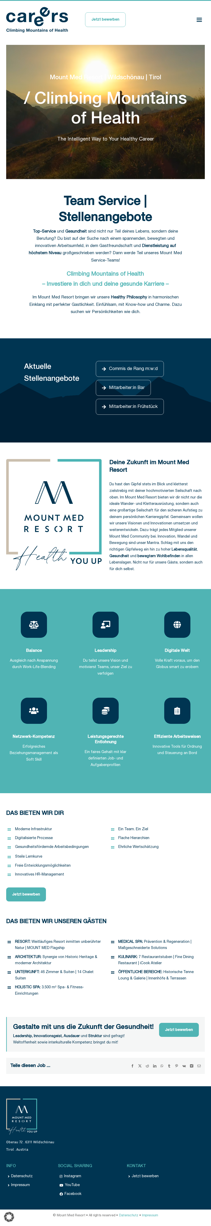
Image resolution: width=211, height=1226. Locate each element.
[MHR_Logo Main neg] (21, 1100)
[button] (9, 1217)
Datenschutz (128, 1215)
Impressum (150, 1215)
